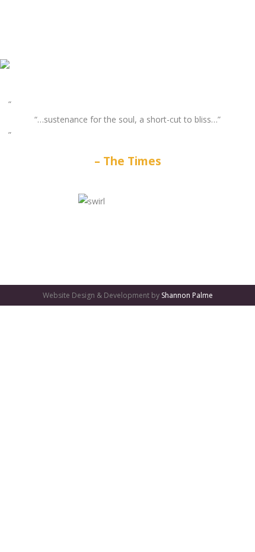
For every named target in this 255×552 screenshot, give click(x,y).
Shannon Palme (187, 295)
